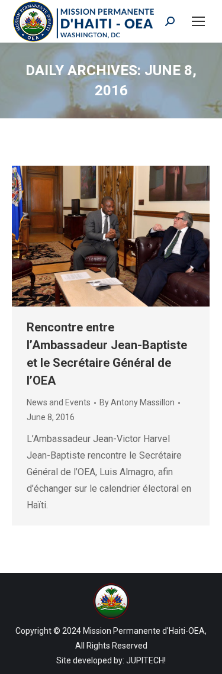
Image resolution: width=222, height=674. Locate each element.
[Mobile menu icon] (198, 21)
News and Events (59, 402)
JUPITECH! (146, 660)
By (137, 402)
